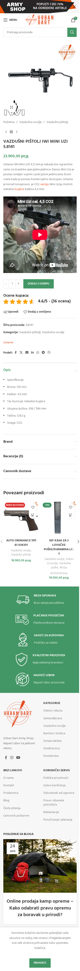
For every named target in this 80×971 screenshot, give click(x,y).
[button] (70, 515)
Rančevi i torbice (54, 733)
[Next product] (16, 132)
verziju (44, 184)
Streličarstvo (51, 748)
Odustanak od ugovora (58, 793)
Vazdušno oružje (30, 122)
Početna (8, 122)
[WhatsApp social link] (37, 353)
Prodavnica (10, 793)
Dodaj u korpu (38, 283)
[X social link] (21, 353)
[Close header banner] (74, 6)
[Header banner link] (40, 6)
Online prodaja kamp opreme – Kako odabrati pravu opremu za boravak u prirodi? (40, 908)
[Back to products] (11, 132)
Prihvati (40, 963)
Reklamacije (51, 812)
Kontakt (8, 785)
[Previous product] (6, 132)
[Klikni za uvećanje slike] (12, 107)
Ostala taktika (52, 741)
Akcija (63, 567)
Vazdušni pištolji (57, 122)
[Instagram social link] (12, 757)
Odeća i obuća (52, 710)
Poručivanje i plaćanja (57, 819)
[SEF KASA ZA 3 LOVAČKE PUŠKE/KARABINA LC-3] (59, 518)
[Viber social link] (49, 353)
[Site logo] (40, 20)
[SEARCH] (72, 32)
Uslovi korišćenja (54, 785)
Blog (6, 800)
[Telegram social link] (43, 353)
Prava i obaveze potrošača (53, 802)
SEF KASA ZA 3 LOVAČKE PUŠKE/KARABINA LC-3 (59, 547)
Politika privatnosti (55, 778)
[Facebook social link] (15, 353)
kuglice (19, 189)
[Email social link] (27, 353)
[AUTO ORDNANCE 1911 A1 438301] (21, 518)
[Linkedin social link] (32, 353)
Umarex (8, 342)
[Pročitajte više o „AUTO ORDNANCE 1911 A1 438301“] (33, 515)
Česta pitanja (11, 808)
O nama (8, 778)
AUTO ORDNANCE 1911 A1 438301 (21, 543)
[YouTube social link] (18, 757)
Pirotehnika (51, 756)
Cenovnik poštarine (16, 815)
